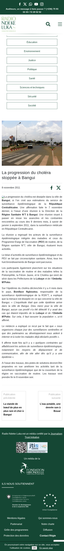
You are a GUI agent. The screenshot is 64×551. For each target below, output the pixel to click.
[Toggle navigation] (60, 24)
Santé (32, 78)
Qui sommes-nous (47, 518)
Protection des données (16, 535)
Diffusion (48, 530)
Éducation (32, 42)
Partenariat (16, 524)
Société (32, 105)
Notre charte (47, 524)
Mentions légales (16, 518)
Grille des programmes (16, 530)
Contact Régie (48, 535)
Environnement (32, 51)
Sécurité (32, 96)
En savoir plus (46, 548)
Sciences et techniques (32, 87)
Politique (32, 69)
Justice (32, 60)
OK (34, 548)
